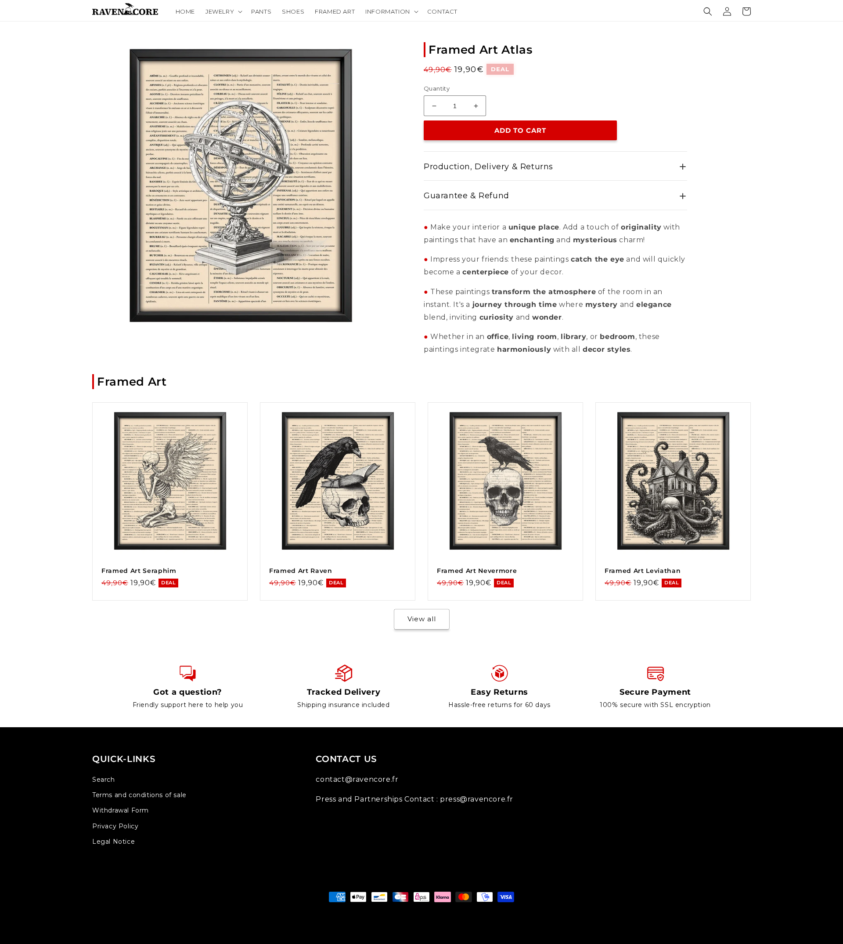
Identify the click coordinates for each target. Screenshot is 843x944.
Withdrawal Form (120, 810)
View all (421, 619)
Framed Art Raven (300, 571)
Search (103, 780)
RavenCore (431, 913)
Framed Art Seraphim (139, 571)
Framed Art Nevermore (477, 571)
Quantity (437, 88)
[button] (223, 12)
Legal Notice (113, 842)
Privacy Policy (115, 826)
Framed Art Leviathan (643, 571)
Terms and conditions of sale (139, 795)
